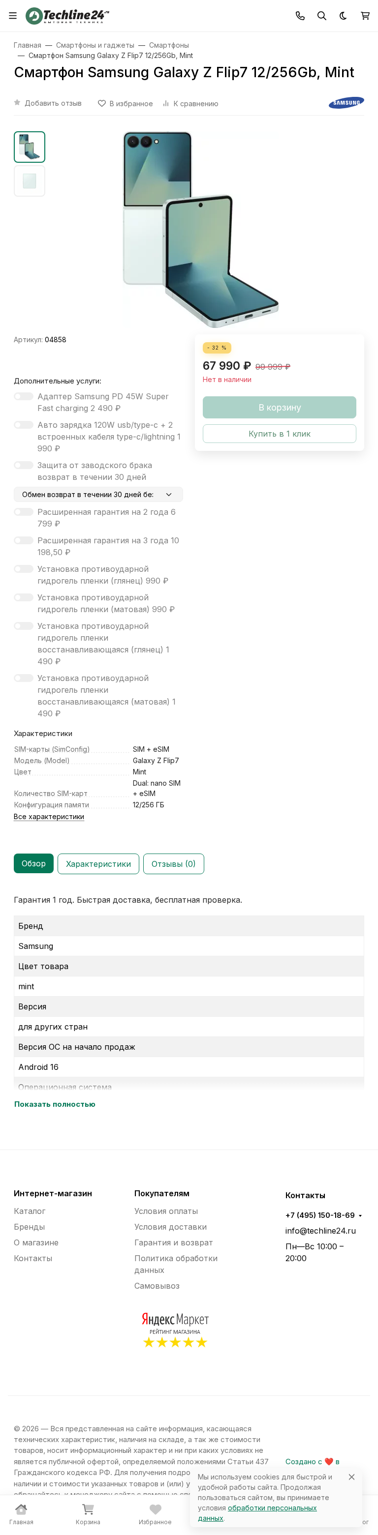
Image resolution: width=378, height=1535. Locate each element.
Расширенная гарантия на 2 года (106, 518)
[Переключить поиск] (322, 16)
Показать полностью (54, 1104)
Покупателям (161, 1193)
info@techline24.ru (320, 1231)
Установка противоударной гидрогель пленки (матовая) (106, 603)
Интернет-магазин (53, 1193)
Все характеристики (49, 816)
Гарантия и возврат (173, 1242)
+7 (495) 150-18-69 (320, 1215)
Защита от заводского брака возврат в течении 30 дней (94, 471)
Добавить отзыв (53, 103)
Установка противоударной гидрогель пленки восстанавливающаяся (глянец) (103, 643)
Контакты (33, 1258)
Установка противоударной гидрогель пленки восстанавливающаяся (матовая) (106, 695)
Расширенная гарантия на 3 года (108, 546)
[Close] (351, 1477)
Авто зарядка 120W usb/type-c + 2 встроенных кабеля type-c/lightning (109, 436)
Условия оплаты (166, 1211)
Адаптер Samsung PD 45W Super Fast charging (103, 402)
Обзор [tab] (34, 863)
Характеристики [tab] (98, 864)
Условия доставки (170, 1227)
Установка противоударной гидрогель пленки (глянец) (102, 575)
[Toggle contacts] (300, 16)
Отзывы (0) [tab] (174, 864)
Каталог (29, 1211)
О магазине (36, 1242)
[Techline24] (67, 14)
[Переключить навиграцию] (13, 16)
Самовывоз (157, 1286)
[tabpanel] (189, 1002)
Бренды (29, 1227)
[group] (200, 232)
